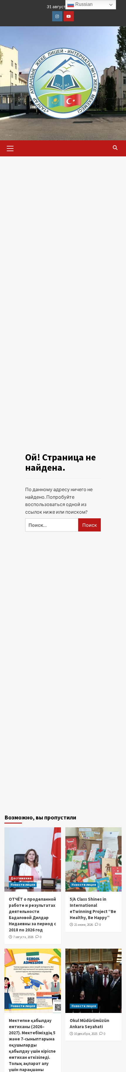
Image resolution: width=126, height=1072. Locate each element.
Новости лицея (23, 885)
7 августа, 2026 (23, 937)
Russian (83, 4)
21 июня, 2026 (83, 925)
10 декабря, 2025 (85, 1034)
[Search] (115, 148)
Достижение (21, 878)
